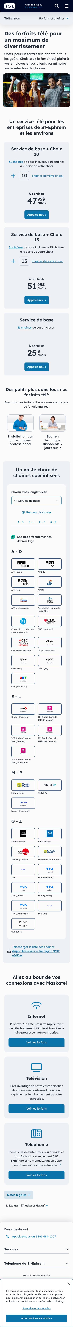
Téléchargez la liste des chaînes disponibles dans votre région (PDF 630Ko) (36, 951)
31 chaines (25, 327)
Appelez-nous (36, 214)
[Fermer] (69, 1284)
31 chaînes (16, 161)
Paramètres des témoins (37, 1308)
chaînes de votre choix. (47, 175)
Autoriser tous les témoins (36, 1318)
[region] (36, 1303)
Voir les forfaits (36, 1042)
